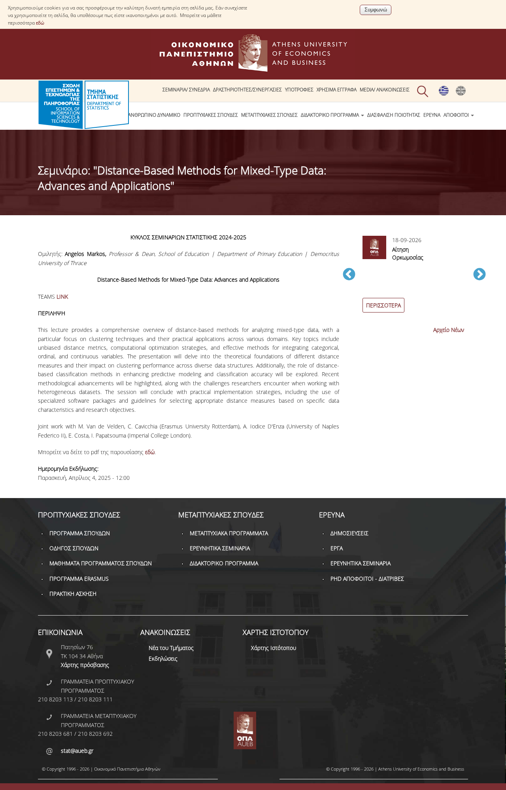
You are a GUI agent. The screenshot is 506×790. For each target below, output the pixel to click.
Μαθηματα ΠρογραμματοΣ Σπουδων (100, 563)
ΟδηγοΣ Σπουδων (73, 548)
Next (479, 275)
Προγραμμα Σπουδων (79, 533)
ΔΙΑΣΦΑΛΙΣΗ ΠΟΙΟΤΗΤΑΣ (393, 115)
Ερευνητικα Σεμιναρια (220, 548)
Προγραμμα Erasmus (79, 578)
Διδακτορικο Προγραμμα (330, 115)
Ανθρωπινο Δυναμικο (154, 115)
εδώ (40, 22)
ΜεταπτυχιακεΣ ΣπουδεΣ (269, 115)
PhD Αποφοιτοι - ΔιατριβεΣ (367, 578)
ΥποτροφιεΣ (299, 90)
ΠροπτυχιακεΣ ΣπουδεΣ (210, 115)
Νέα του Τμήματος (171, 648)
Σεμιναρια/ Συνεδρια (186, 90)
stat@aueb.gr (77, 750)
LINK (62, 296)
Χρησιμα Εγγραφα (337, 90)
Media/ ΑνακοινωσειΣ (385, 90)
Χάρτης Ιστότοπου (273, 648)
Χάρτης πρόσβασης (85, 665)
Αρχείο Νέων (448, 329)
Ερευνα (431, 115)
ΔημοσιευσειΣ (349, 533)
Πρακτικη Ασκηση (72, 593)
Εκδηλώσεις (163, 658)
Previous (349, 275)
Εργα (336, 548)
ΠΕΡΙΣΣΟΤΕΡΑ (383, 305)
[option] (414, 279)
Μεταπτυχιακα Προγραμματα (229, 533)
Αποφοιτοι (457, 115)
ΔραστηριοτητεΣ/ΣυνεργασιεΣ (247, 90)
